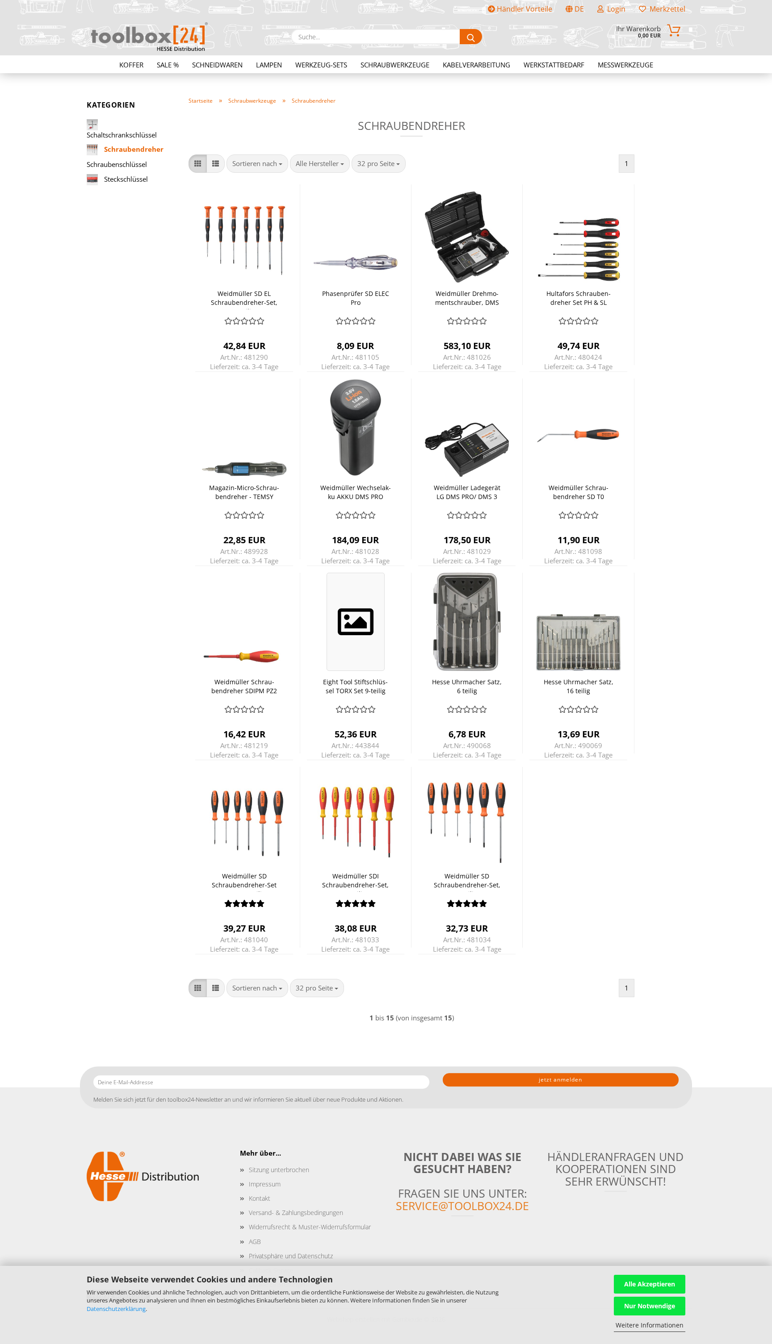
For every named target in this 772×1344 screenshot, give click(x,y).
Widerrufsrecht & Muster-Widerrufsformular (310, 1227)
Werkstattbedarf (554, 64)
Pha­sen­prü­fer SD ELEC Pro (355, 298)
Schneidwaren (217, 64)
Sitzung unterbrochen (279, 1169)
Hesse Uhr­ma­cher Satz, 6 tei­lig (467, 686)
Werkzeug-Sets (321, 64)
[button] (198, 163)
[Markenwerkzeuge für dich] (149, 36)
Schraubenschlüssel (117, 164)
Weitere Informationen (650, 1325)
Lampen (269, 64)
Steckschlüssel (125, 178)
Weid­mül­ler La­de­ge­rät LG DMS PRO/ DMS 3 (467, 492)
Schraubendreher (133, 149)
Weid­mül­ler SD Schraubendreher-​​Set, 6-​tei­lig (467, 882)
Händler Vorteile (523, 9)
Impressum (265, 1184)
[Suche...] (471, 36)
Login (614, 9)
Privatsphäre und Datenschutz (291, 1256)
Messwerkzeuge (625, 64)
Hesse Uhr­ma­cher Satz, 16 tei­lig (578, 686)
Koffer (131, 64)
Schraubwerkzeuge (395, 64)
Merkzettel (665, 9)
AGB (255, 1241)
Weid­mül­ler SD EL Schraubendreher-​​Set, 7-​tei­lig (244, 299)
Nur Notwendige (649, 1306)
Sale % (168, 64)
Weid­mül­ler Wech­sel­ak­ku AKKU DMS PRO (355, 492)
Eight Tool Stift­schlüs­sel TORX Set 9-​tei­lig (355, 686)
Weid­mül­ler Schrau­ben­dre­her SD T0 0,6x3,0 (578, 493)
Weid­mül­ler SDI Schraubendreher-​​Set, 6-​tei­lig (355, 882)
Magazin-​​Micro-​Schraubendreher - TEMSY (244, 492)
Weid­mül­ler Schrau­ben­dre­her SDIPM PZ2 (244, 686)
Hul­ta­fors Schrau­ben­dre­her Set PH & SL (578, 298)
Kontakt (259, 1198)
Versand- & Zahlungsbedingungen (296, 1212)
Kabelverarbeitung (476, 64)
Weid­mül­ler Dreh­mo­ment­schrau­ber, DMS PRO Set (467, 299)
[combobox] (257, 163)
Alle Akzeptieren (649, 1284)
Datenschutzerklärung (116, 1309)
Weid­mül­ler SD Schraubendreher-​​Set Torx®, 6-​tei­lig (244, 882)
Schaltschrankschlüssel (122, 134)
